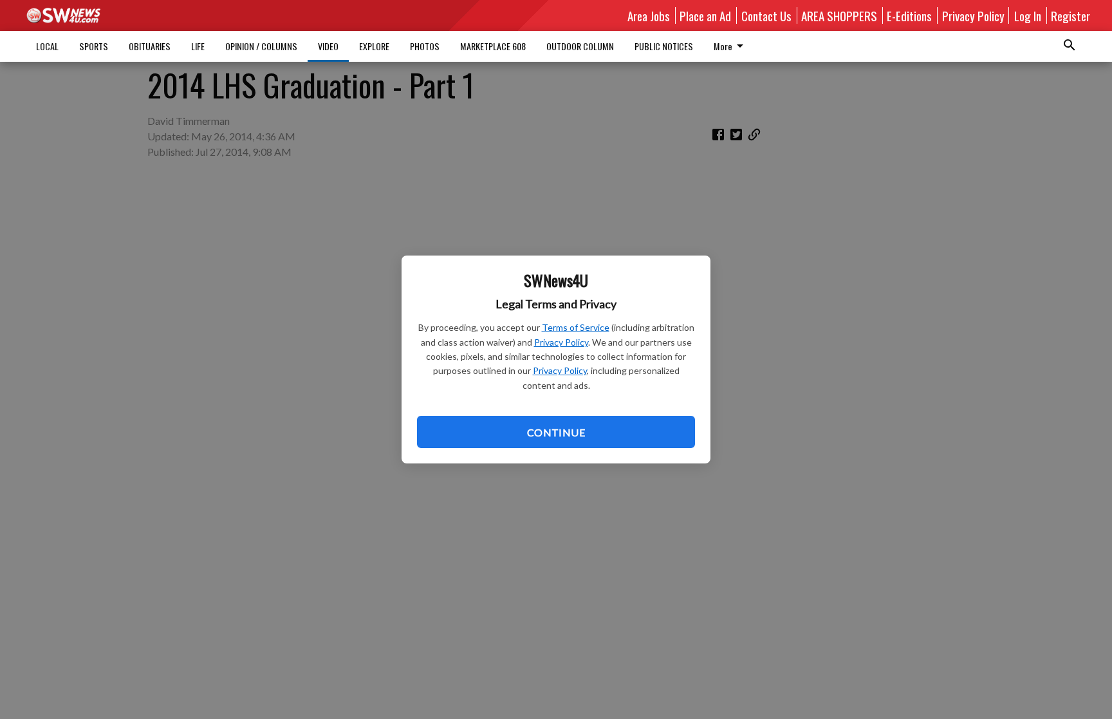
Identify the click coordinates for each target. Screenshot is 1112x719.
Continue (556, 432)
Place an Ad (705, 15)
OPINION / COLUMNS (261, 46)
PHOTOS (425, 46)
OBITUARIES (150, 46)
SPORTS (93, 46)
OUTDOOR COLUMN (580, 46)
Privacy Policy (561, 342)
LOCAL (47, 46)
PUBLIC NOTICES (664, 46)
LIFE (198, 46)
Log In (1027, 15)
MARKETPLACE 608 (493, 46)
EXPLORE (374, 46)
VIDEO (328, 46)
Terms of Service (575, 327)
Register (1070, 15)
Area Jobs (648, 15)
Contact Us (766, 15)
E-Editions (909, 15)
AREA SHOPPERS (839, 15)
